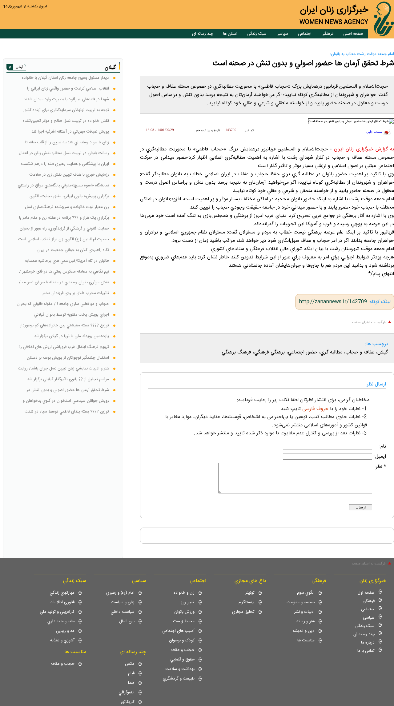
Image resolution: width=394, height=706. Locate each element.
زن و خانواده (184, 592)
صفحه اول (366, 592)
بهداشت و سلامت (180, 669)
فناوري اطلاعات (62, 602)
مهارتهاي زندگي (62, 592)
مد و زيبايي (65, 631)
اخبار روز (188, 602)
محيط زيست (184, 621)
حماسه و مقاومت (301, 602)
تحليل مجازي (243, 611)
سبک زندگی (257, 33)
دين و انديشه (304, 631)
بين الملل (127, 621)
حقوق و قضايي (182, 659)
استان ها (230, 33)
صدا (131, 683)
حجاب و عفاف (183, 650)
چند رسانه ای (202, 33)
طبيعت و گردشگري (179, 678)
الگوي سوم (306, 592)
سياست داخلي (123, 611)
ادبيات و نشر (304, 611)
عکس (130, 663)
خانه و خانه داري (60, 621)
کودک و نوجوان (182, 640)
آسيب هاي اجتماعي (178, 631)
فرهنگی (327, 33)
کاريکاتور (128, 702)
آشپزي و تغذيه (62, 640)
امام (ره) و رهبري (120, 592)
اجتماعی (305, 33)
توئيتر (250, 592)
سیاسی (282, 33)
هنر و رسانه (305, 621)
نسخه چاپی (374, 132)
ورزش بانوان (184, 611)
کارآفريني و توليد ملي (57, 611)
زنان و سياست (123, 602)
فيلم (131, 673)
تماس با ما (366, 651)
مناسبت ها (306, 640)
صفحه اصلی (353, 33)
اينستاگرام (247, 602)
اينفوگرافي (127, 692)
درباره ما (368, 642)
